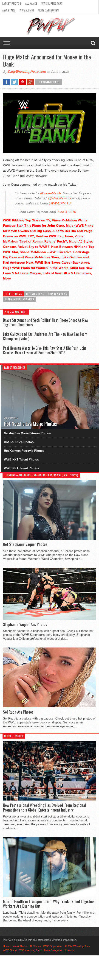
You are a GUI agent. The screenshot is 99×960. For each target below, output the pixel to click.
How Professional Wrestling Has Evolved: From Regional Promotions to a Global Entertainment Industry (44, 807)
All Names (31, 3)
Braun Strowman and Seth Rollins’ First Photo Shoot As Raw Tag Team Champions (45, 322)
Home (6, 946)
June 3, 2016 (66, 212)
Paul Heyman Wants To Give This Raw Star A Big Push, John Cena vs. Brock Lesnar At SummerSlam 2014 (45, 350)
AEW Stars (8, 10)
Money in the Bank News (19, 299)
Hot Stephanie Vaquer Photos (25, 544)
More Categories (48, 10)
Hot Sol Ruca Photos (19, 442)
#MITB (66, 203)
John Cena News (57, 294)
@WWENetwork (59, 198)
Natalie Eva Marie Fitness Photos (27, 433)
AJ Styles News (35, 294)
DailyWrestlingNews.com (27, 71)
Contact (69, 950)
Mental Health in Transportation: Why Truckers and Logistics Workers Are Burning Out (48, 904)
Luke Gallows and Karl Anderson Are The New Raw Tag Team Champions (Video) (45, 336)
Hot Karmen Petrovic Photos (24, 450)
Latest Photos (11, 3)
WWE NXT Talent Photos (21, 459)
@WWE (54, 203)
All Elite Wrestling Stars (77, 946)
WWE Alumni (27, 10)
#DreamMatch (50, 193)
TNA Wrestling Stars (30, 950)
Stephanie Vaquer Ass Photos (25, 624)
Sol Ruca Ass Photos (18, 712)
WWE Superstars (52, 3)
